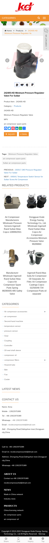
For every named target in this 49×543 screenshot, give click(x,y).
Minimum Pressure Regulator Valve (23, 154)
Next (42, 60)
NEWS (7, 490)
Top (42, 541)
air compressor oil (11, 519)
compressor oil (10, 355)
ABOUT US (10, 474)
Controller (8, 345)
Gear (6, 336)
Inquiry (30, 541)
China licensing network (14, 510)
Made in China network (13, 494)
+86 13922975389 (19, 420)
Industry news (9, 499)
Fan (6, 374)
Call (18, 541)
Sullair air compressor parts (14, 163)
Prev (7, 60)
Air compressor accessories (15, 312)
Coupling (8, 341)
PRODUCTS (10, 506)
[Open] (46, 39)
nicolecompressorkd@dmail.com (21, 425)
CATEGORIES (9, 18)
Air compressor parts (12, 515)
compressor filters (11, 360)
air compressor (10, 316)
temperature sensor (12, 326)
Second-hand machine (13, 321)
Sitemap (41, 534)
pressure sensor (11, 331)
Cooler (7, 379)
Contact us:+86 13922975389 (16, 478)
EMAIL (24, 134)
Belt (5, 370)
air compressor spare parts (14, 158)
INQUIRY (11, 134)
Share (6, 541)
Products (19, 31)
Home (9, 31)
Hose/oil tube (9, 365)
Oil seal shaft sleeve (12, 350)
